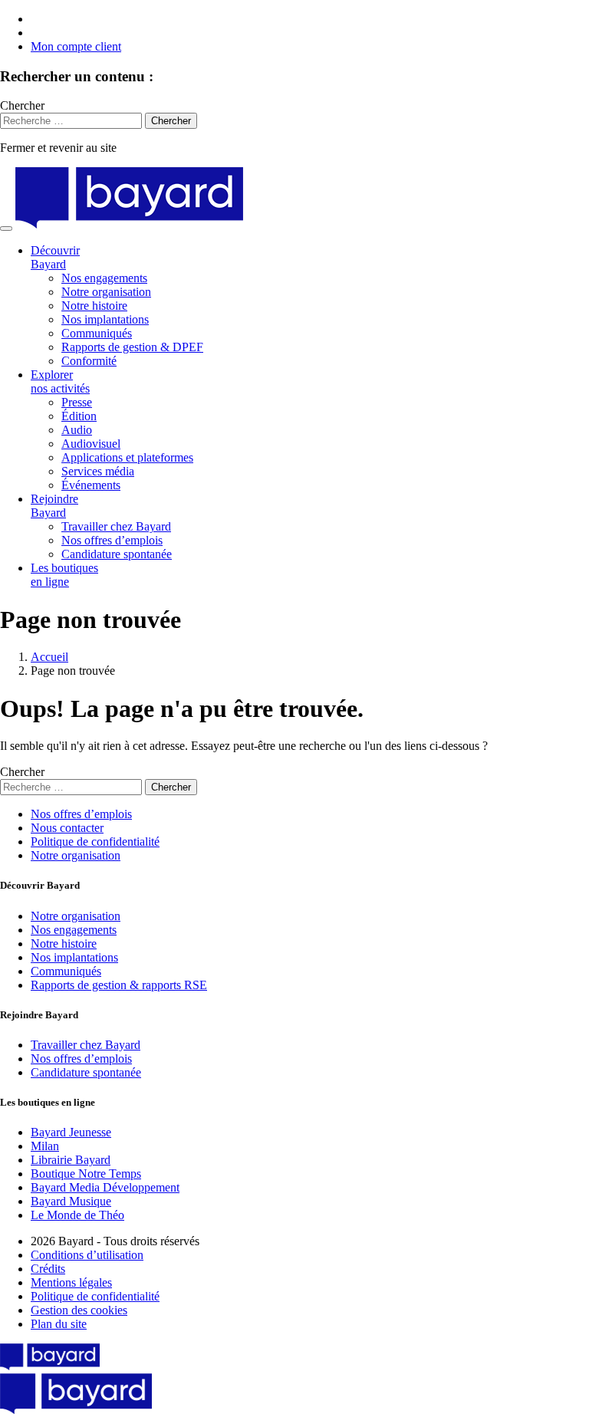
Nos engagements (104, 277)
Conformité (89, 360)
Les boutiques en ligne (64, 574)
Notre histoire (94, 305)
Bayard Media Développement (105, 1187)
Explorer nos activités (60, 381)
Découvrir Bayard (55, 257)
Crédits (48, 1268)
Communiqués (96, 333)
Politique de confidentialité (95, 841)
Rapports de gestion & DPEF (132, 346)
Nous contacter (67, 827)
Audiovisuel (90, 443)
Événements (90, 485)
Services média (97, 471)
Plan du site (59, 1323)
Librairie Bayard (70, 1159)
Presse (76, 402)
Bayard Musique (71, 1201)
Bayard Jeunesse (71, 1132)
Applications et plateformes (127, 457)
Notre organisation (106, 291)
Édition (79, 415)
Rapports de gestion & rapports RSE (119, 984)
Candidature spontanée (116, 554)
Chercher (22, 105)
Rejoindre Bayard (54, 505)
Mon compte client (76, 46)
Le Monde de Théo (77, 1214)
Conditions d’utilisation (87, 1254)
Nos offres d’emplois (112, 540)
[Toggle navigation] (6, 228)
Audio (76, 429)
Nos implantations (105, 319)
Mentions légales (71, 1282)
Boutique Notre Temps (86, 1173)
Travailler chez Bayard (116, 526)
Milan (45, 1145)
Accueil (49, 656)
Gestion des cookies (79, 1310)
